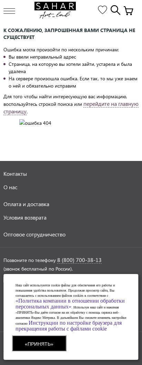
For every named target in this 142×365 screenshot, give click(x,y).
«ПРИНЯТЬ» (39, 344)
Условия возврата (25, 217)
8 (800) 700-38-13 (79, 259)
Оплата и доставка (26, 203)
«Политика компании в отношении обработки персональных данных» (70, 304)
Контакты (15, 173)
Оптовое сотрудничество (34, 234)
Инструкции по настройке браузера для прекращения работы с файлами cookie (69, 326)
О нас (10, 187)
